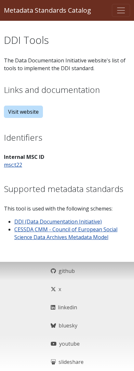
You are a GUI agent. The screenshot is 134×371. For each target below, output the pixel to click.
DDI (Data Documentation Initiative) (58, 221)
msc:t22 (13, 164)
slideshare (70, 361)
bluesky (66, 325)
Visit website (23, 111)
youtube (68, 343)
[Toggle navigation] (121, 10)
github (65, 271)
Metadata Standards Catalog (47, 10)
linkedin (66, 307)
